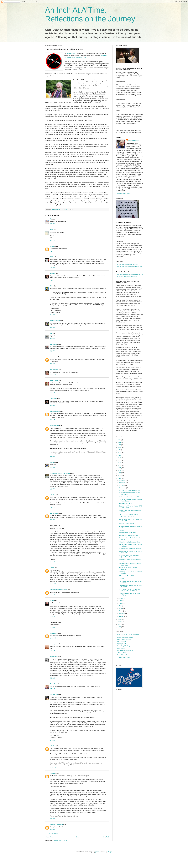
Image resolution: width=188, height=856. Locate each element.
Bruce (52, 246)
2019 (119, 455)
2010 (119, 478)
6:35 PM (52, 224)
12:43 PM (53, 767)
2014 (119, 468)
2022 (119, 447)
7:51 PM (52, 280)
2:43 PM (52, 507)
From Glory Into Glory (123, 646)
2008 (119, 622)
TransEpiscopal (122, 655)
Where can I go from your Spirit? (60, 473)
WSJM (52, 600)
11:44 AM (52, 467)
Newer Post (49, 837)
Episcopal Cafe (121, 644)
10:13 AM (52, 740)
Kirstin (52, 462)
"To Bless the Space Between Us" (129, 497)
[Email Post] (71, 209)
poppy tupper (54, 656)
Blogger (109, 852)
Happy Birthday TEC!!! (125, 503)
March (121, 611)
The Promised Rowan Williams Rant (129, 490)
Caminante (53, 344)
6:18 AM (52, 420)
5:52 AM (52, 678)
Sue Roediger (54, 369)
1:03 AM (52, 392)
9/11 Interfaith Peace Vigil (126, 576)
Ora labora (122, 578)
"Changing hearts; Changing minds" (129, 542)
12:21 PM (53, 638)
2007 (119, 624)
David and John (55, 411)
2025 (119, 440)
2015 (119, 465)
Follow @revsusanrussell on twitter (127, 264)
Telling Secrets (121, 653)
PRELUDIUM (121, 648)
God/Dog (121, 530)
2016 (119, 463)
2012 (119, 473)
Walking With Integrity (123, 657)
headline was (71, 53)
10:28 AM (52, 594)
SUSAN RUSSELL (133, 140)
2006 (119, 627)
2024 (119, 442)
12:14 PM (53, 583)
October (121, 485)
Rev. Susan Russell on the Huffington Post (129, 266)
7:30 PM (52, 520)
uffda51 (52, 495)
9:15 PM (52, 338)
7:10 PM (52, 251)
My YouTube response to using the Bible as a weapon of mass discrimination (130, 275)
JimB (51, 230)
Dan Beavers (54, 513)
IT (50, 219)
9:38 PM (52, 363)
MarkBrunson (54, 380)
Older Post (105, 837)
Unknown (53, 357)
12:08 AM (52, 562)
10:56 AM (52, 616)
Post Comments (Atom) (60, 840)
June (121, 603)
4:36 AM (52, 829)
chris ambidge (54, 426)
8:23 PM (52, 327)
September (122, 488)
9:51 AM (52, 689)
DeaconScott (54, 695)
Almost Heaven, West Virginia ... (128, 533)
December (122, 480)
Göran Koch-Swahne (56, 824)
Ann (51, 333)
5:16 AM (52, 651)
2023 (119, 445)
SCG (51, 257)
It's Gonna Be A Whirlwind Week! (128, 535)
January (121, 616)
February (122, 613)
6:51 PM (52, 240)
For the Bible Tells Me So (126, 517)
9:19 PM (52, 351)
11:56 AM (52, 627)
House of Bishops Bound (126, 523)
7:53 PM (52, 315)
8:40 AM (52, 456)
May (120, 606)
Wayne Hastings (55, 320)
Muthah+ (52, 273)
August (121, 598)
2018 (119, 457)
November (122, 483)
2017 (119, 460)
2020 (119, 452)
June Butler (53, 633)
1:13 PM (52, 489)
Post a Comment (53, 833)
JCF (51, 286)
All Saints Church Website (125, 637)
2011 (119, 475)
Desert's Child (121, 641)
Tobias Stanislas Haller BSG (58, 589)
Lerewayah (53, 644)
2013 (119, 470)
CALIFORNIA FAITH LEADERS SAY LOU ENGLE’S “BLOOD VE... (129, 590)
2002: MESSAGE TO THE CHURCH (128, 635)
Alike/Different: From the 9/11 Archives (130, 548)
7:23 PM (52, 267)
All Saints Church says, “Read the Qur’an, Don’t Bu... (129, 556)
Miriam (52, 568)
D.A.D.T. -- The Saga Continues (128, 514)
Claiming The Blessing (124, 639)
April (120, 608)
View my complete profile (123, 193)
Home (77, 837)
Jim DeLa (53, 684)
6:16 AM (52, 405)
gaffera (97, 852)
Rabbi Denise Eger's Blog (125, 650)
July (120, 601)
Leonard (52, 773)
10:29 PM (53, 374)
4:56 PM (52, 818)
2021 (119, 450)
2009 (119, 619)
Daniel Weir (53, 398)
